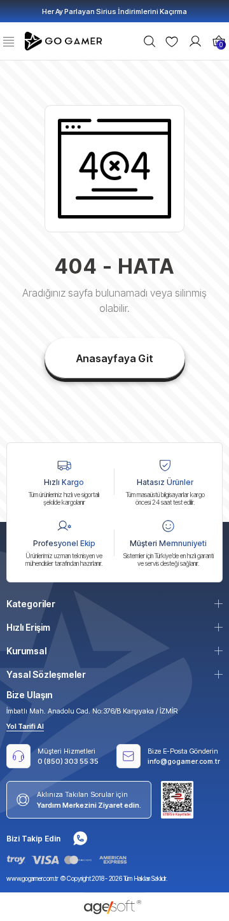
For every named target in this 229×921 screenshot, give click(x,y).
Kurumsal (26, 650)
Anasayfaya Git (114, 358)
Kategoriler (30, 603)
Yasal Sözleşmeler (46, 674)
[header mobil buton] (65, 40)
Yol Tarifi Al (25, 726)
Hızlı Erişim (28, 627)
